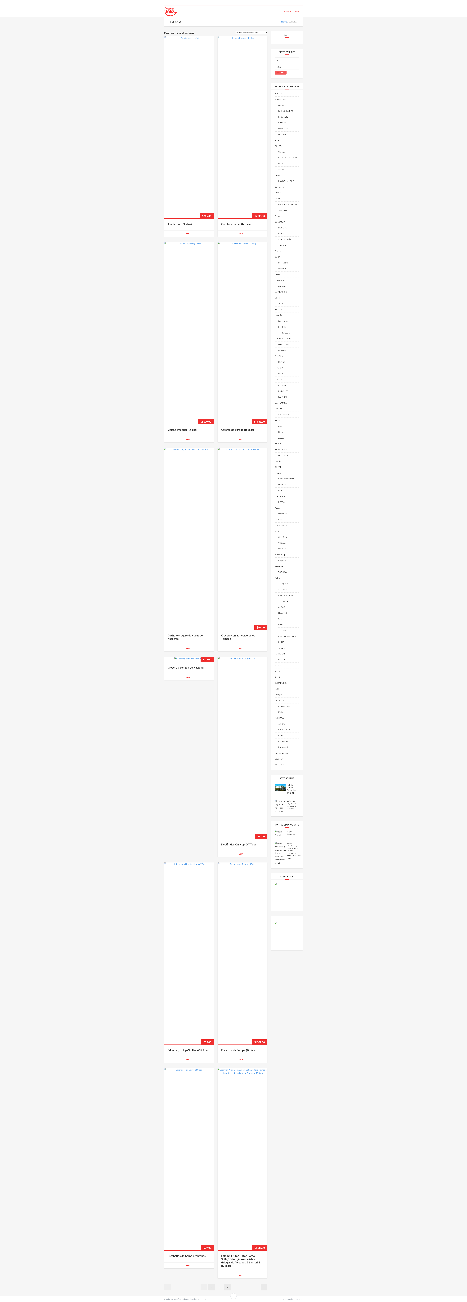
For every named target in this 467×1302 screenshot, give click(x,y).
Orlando (282, 350)
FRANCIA (279, 368)
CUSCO (281, 607)
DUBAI (278, 274)
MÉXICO (278, 531)
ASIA (277, 140)
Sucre (281, 169)
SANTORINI (283, 397)
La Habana (283, 263)
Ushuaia (282, 134)
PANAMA (279, 566)
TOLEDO (286, 333)
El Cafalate (283, 117)
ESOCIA (278, 309)
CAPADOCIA (284, 730)
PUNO (281, 642)
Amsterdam (283, 414)
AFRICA (278, 93)
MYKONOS (283, 391)
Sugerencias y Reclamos (293, 1299)
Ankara (281, 724)
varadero (282, 268)
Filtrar (280, 73)
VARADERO (280, 765)
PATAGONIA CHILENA (288, 204)
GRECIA (278, 379)
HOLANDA (280, 409)
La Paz (281, 163)
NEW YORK (283, 344)
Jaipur (281, 438)
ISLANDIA (282, 362)
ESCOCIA (279, 303)
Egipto (278, 298)
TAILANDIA (280, 700)
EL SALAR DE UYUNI (287, 158)
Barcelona (283, 321)
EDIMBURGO (281, 292)
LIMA (280, 624)
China (277, 216)
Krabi (280, 712)
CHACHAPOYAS (285, 595)
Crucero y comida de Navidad (186, 667)
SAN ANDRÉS (284, 239)
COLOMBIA (280, 222)
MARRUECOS (281, 525)
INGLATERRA (281, 449)
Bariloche (282, 105)
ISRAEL (278, 467)
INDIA (277, 420)
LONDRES (283, 455)
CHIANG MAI (284, 706)
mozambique (281, 554)
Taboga (278, 694)
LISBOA (281, 659)
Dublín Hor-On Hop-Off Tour (238, 844)
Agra (280, 426)
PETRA (281, 502)
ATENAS (282, 385)
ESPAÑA (278, 315)
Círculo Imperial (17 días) (236, 224)
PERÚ (277, 578)
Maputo (278, 519)
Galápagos (283, 286)
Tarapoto (282, 648)
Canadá (278, 193)
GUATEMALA (281, 403)
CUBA (277, 257)
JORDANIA (280, 496)
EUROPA (279, 356)
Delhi (280, 432)
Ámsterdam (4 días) (180, 224)
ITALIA (278, 473)
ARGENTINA (280, 99)
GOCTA (285, 601)
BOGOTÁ (282, 228)
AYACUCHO (283, 589)
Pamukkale (283, 747)
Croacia (278, 251)
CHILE (277, 198)
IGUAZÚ (282, 123)
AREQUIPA (283, 584)
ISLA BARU (283, 233)
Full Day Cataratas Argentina (291, 787)
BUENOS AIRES (285, 111)
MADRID (282, 327)
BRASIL (278, 175)
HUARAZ (282, 613)
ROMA (281, 490)
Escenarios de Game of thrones (187, 1256)
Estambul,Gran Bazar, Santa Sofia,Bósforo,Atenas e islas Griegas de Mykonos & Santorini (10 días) (240, 1260)
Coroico (281, 152)
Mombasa (283, 514)
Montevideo (280, 549)
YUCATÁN (282, 543)
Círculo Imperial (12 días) (182, 429)
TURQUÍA (279, 718)
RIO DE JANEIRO (286, 181)
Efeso (280, 735)
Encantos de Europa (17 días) (238, 1050)
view (188, 234)
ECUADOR (280, 280)
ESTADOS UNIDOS (283, 339)
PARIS (281, 374)
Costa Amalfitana (286, 479)
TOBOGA (282, 572)
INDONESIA (280, 444)
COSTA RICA (280, 245)
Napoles (282, 484)
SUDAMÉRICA (281, 683)
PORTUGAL (280, 654)
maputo (282, 560)
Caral (284, 630)
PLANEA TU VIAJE (291, 11)
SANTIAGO (283, 210)
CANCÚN (282, 537)
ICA (280, 619)
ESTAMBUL (283, 741)
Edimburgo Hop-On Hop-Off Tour (188, 1050)
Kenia (277, 508)
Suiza (277, 689)
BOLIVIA (279, 146)
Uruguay (279, 759)
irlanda (278, 461)
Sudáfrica (279, 677)
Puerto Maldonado (287, 636)
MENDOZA (283, 128)
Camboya (279, 187)
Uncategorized (281, 753)
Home (284, 22)
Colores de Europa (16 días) (237, 429)
